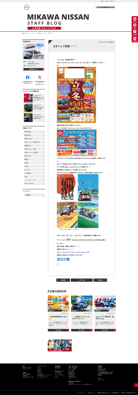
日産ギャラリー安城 (30, 149)
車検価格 (39, 369)
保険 (56, 377)
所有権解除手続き (115, 392)
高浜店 (26, 163)
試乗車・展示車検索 (27, 367)
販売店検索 (57, 367)
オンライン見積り (59, 374)
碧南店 (26, 159)
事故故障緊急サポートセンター (44, 375)
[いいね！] (57, 264)
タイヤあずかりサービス (42, 376)
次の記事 (100, 280)
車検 (38, 367)
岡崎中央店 (28, 135)
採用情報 (102, 1)
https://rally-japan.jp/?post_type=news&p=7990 (73, 252)
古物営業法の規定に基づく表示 (103, 392)
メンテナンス (40, 373)
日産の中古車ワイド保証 (28, 377)
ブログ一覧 (82, 280)
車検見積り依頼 (71, 373)
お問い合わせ (112, 1)
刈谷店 (26, 166)
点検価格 (39, 372)
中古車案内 (25, 375)
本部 (26, 177)
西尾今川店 (28, 156)
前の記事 (63, 280)
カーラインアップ (26, 369)
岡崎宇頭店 (28, 132)
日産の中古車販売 (26, 374)
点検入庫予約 (71, 375)
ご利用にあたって (91, 392)
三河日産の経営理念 (102, 369)
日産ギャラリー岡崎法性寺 (32, 142)
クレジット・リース (59, 375)
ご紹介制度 (70, 383)
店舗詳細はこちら (33, 69)
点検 (38, 370)
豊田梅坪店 (28, 145)
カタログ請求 (58, 372)
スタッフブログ (101, 380)
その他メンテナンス (72, 378)
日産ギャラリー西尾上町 (32, 152)
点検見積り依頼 (71, 376)
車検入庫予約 (71, 372)
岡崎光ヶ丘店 (28, 139)
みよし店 (27, 170)
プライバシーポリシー (81, 392)
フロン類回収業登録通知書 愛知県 (105, 372)
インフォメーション (30, 180)
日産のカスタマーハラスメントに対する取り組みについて (80, 384)
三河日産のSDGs (101, 370)
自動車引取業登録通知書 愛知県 (105, 373)
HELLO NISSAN (29, 183)
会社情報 (107, 1)
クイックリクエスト (41, 378)
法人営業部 (28, 173)
